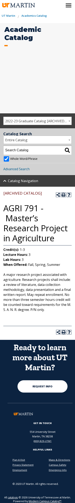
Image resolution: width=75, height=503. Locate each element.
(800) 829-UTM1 (43, 441)
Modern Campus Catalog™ (45, 501)
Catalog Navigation (23, 181)
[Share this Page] (58, 195)
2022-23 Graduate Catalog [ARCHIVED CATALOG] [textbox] (38, 121)
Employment (19, 470)
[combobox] (37, 121)
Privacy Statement (23, 464)
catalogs (13, 497)
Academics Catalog (34, 16)
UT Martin (8, 16)
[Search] (67, 150)
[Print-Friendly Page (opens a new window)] (63, 195)
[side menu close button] (68, 5)
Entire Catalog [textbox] (16, 140)
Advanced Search (16, 169)
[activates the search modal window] (59, 5)
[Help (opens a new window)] (69, 195)
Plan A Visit (18, 459)
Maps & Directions (59, 459)
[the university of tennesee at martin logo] (15, 5)
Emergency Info (58, 470)
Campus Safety (57, 464)
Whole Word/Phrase (24, 159)
